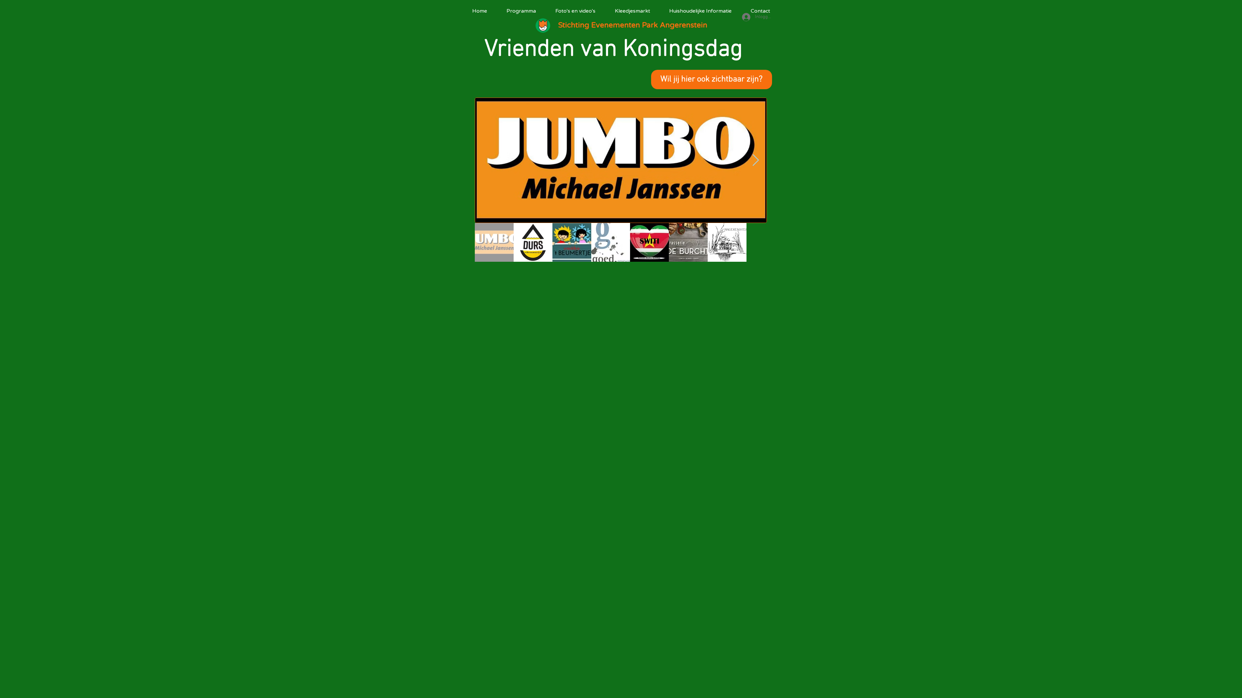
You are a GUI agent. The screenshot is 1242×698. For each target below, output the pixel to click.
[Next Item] (755, 160)
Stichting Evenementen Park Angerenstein (632, 25)
